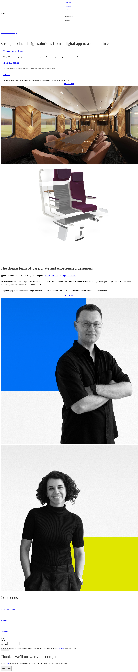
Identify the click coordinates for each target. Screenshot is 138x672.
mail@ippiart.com (8, 609)
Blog (69, 9)
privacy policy (60, 648)
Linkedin (4, 631)
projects (69, 6)
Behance (4, 620)
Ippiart (69, 2)
